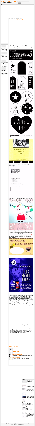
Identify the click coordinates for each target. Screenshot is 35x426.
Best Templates (24, 423)
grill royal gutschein (26, 345)
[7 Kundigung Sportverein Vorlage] (24, 386)
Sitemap (10, 423)
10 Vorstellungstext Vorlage (29, 395)
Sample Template (29, 423)
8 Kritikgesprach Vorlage (29, 392)
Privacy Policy (7, 423)
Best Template (15, 424)
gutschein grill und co (11, 346)
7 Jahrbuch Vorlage (28, 403)
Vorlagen (12, 18)
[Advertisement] (17, 11)
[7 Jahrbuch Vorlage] (24, 405)
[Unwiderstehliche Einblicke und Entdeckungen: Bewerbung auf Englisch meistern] (4, 61)
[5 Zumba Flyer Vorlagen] (11, 350)
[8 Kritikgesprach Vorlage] (24, 394)
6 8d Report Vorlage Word (16, 351)
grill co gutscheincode (12, 345)
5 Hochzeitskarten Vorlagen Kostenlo (17, 354)
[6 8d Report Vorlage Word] (11, 353)
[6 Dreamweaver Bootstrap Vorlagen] (24, 417)
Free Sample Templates (21, 424)
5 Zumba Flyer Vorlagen (16, 348)
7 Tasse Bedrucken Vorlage (16, 357)
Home (9, 18)
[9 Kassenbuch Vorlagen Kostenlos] (24, 401)
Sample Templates (20, 423)
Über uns (13, 423)
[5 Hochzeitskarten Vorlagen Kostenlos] (11, 356)
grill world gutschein (30, 345)
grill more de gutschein (21, 345)
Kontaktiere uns (4, 423)
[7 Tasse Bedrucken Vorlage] (11, 359)
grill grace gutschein (17, 345)
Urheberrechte (16, 423)
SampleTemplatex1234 (10, 1)
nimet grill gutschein (16, 346)
